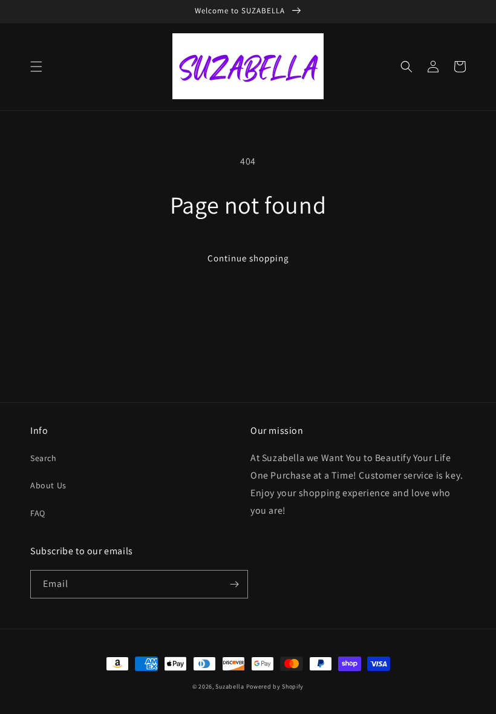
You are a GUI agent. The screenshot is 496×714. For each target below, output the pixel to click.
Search (43, 458)
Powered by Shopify (275, 686)
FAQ (37, 513)
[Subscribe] (234, 584)
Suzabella (229, 686)
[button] (36, 66)
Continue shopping (248, 258)
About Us (48, 485)
